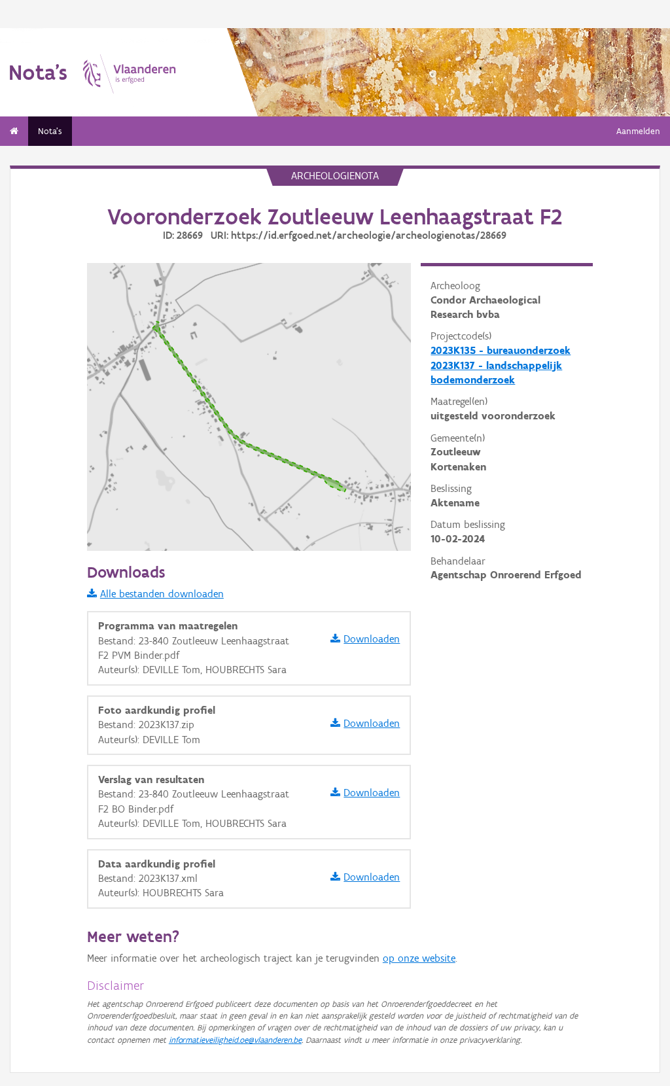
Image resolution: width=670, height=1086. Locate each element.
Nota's (50, 131)
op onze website (419, 958)
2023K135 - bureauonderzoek (501, 350)
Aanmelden (638, 131)
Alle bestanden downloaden (162, 593)
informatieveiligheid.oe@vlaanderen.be (235, 1040)
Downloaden (372, 639)
